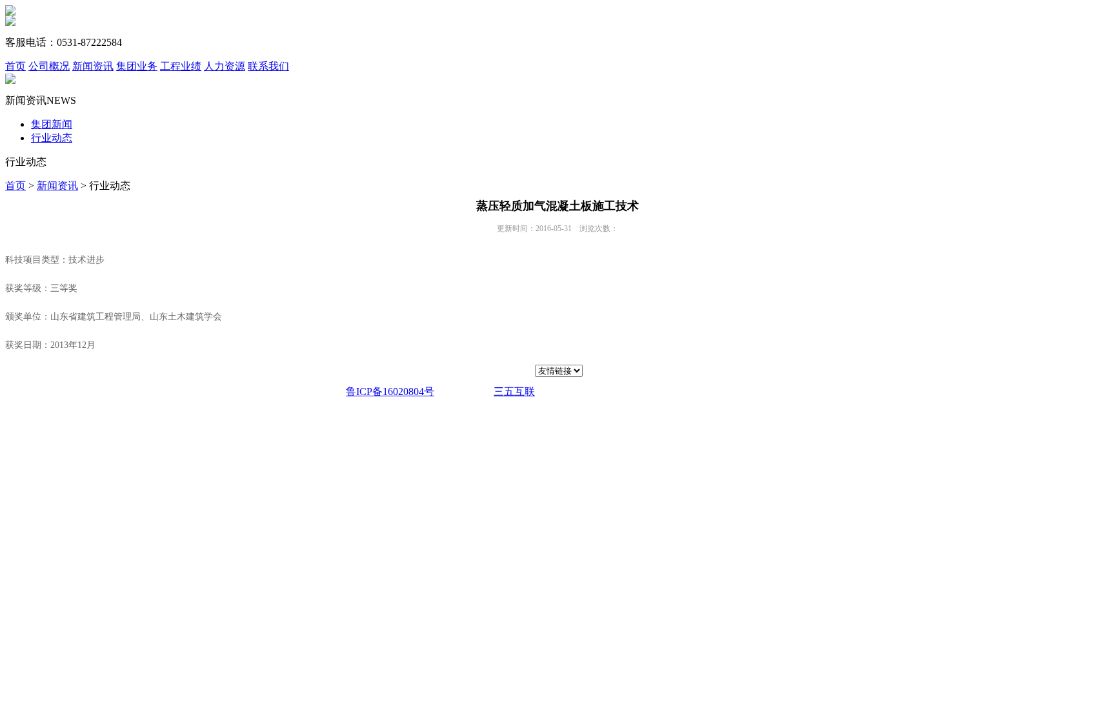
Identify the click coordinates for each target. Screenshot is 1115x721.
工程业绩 (180, 66)
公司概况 (49, 66)
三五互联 (514, 391)
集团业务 (136, 66)
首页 (15, 66)
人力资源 (224, 66)
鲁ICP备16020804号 (390, 391)
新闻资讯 (93, 66)
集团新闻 (51, 124)
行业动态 (51, 137)
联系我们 (268, 66)
